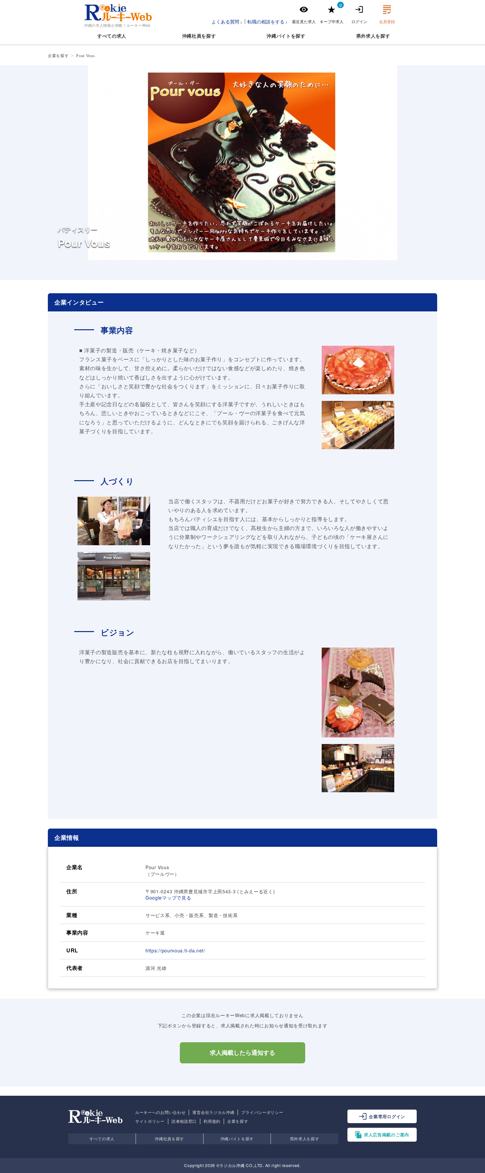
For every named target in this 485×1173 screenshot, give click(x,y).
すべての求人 (111, 35)
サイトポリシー (150, 1121)
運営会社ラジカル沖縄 (213, 1112)
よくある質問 (225, 21)
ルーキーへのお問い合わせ (160, 1112)
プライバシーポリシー (262, 1112)
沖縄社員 (192, 35)
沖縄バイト (279, 35)
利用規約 (212, 1121)
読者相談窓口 (184, 1121)
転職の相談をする (265, 21)
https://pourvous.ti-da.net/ (175, 950)
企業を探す (237, 1121)
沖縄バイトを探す (237, 1138)
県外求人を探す (304, 1138)
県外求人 (366, 35)
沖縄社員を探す (169, 1138)
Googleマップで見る (168, 897)
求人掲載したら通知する (242, 1052)
